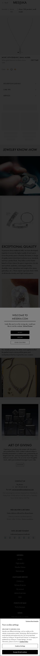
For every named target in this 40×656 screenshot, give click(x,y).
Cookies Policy (24, 642)
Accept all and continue (20, 652)
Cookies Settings (20, 646)
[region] (20, 637)
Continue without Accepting (32, 621)
